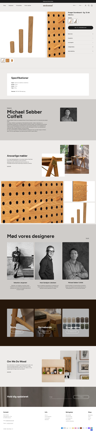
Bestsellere (90, 415)
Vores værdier (27, 5)
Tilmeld (81, 396)
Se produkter (17, 331)
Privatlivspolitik (69, 416)
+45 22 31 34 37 (10, 423)
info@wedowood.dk (9, 420)
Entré (89, 416)
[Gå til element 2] (7, 60)
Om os (46, 415)
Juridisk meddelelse (70, 421)
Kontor (89, 418)
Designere (11, 5)
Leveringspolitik (69, 418)
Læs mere (9, 166)
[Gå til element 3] (12, 60)
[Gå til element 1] (3, 60)
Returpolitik (68, 419)
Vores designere (48, 416)
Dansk (80, 5)
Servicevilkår (68, 415)
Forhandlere (19, 5)
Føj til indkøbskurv (81, 27)
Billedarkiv (47, 419)
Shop (4, 5)
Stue (89, 419)
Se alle (87, 238)
